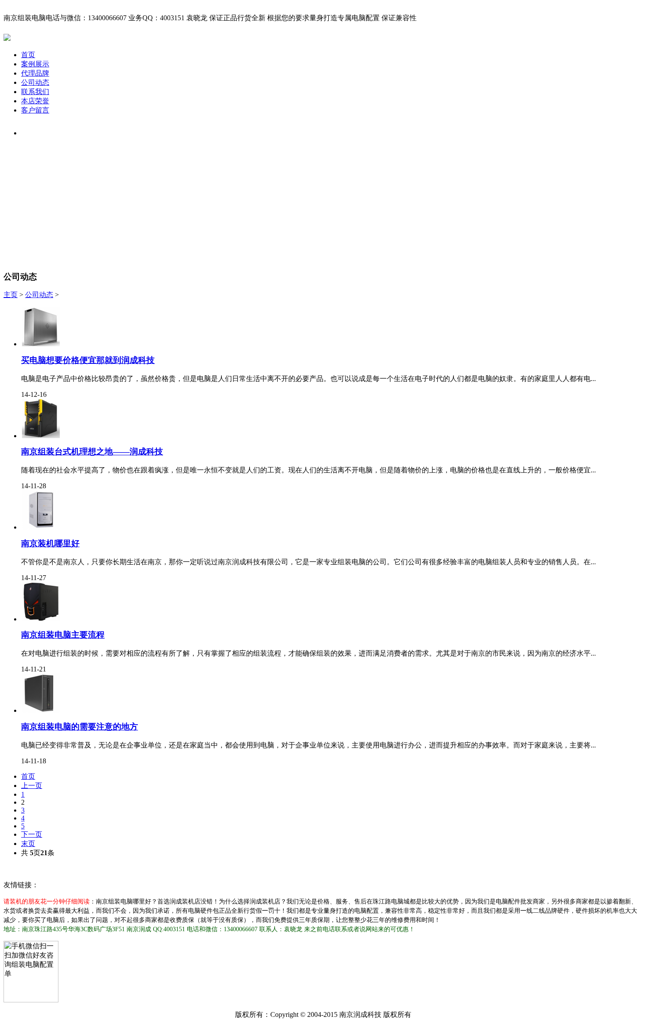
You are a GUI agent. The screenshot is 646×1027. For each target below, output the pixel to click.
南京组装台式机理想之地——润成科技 (92, 451)
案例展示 (35, 64)
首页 (28, 54)
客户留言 (35, 110)
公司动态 (35, 82)
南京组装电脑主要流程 (63, 634)
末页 (28, 843)
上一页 (31, 785)
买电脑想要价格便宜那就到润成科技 (88, 360)
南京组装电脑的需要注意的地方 (79, 726)
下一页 (31, 834)
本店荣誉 (35, 101)
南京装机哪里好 (50, 543)
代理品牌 (35, 73)
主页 (11, 294)
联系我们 (35, 91)
